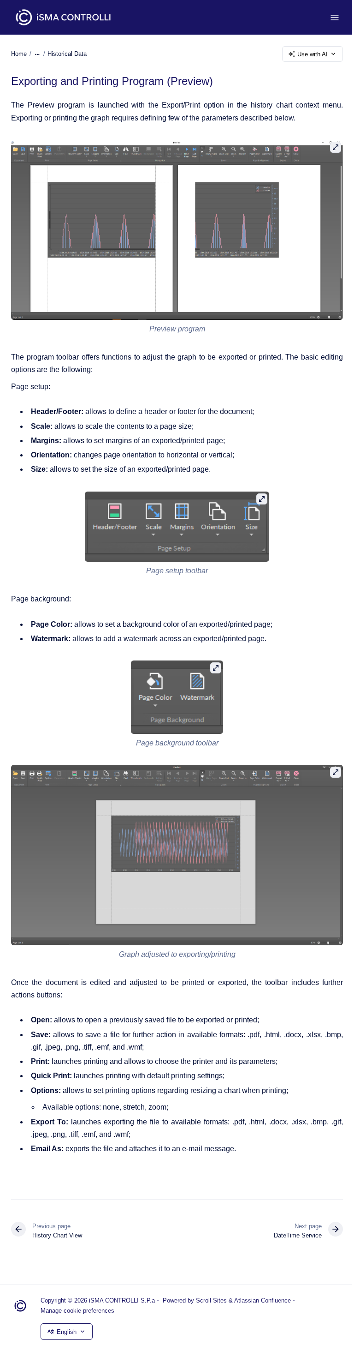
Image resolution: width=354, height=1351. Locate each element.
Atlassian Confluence (262, 1300)
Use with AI (312, 54)
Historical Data (67, 53)
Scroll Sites (211, 1300)
